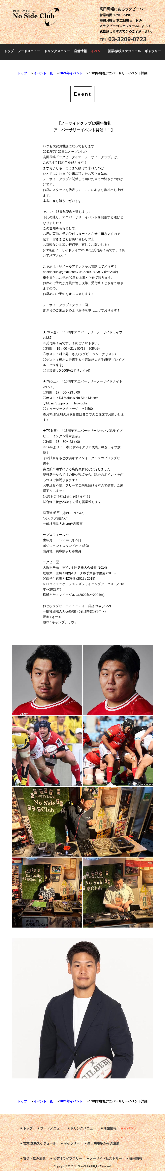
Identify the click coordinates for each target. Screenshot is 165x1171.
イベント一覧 (43, 73)
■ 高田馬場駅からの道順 (102, 1143)
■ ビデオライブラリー (66, 1158)
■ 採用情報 (134, 1158)
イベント (97, 51)
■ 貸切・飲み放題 (33, 1158)
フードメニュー (29, 51)
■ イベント (129, 1128)
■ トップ (26, 1128)
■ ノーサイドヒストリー (104, 1158)
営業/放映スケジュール (124, 51)
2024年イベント (71, 73)
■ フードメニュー (50, 1128)
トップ (9, 51)
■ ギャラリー (70, 1143)
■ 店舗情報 (109, 1128)
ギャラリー (153, 51)
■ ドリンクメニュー (82, 1128)
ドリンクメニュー (57, 51)
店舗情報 (80, 51)
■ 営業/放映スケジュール (38, 1143)
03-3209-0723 (123, 39)
